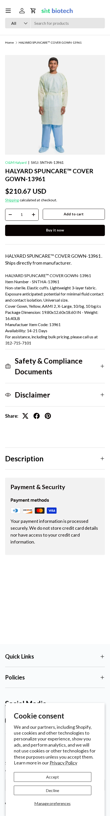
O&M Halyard (16, 162)
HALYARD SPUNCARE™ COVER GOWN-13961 (50, 42)
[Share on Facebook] (36, 416)
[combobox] (55, 23)
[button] (33, 10)
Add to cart (74, 214)
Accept (52, 776)
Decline (52, 790)
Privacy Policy (63, 762)
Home (9, 42)
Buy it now (55, 230)
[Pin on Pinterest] (47, 416)
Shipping (12, 200)
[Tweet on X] (25, 416)
